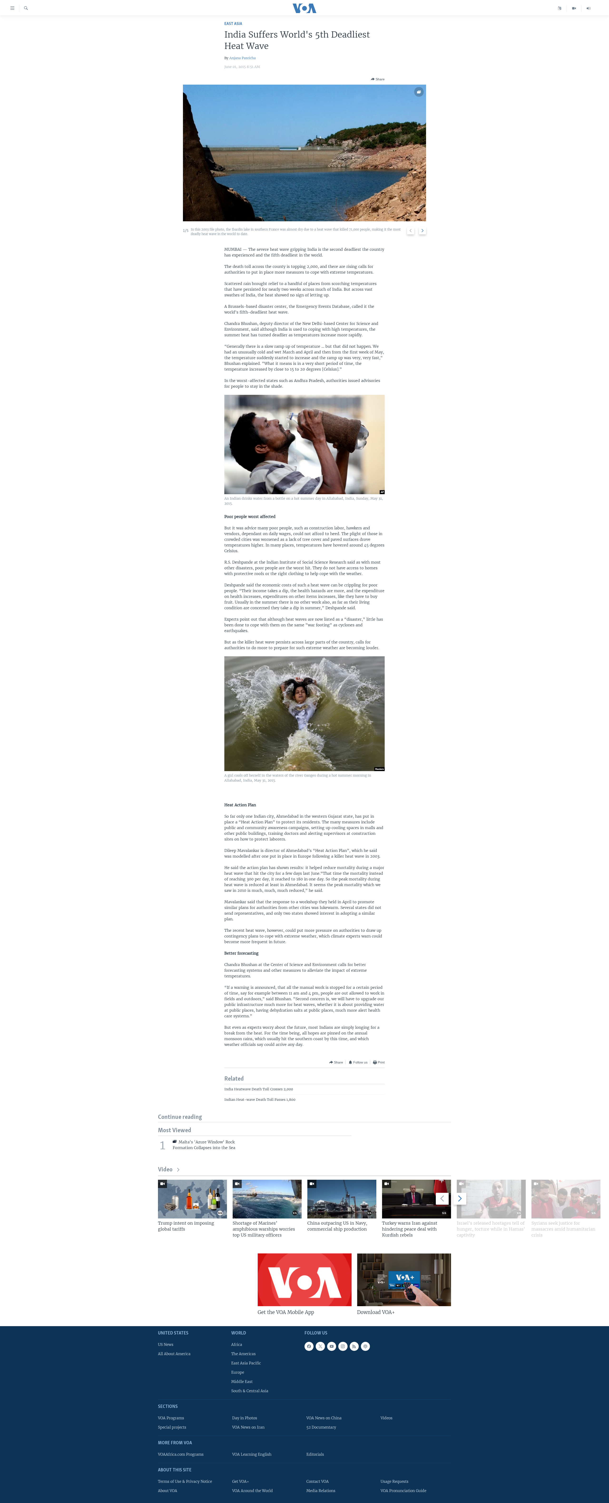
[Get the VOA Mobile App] (305, 1279)
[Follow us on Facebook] (309, 1346)
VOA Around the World (252, 1491)
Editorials (315, 1454)
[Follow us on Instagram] (342, 1346)
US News (165, 1344)
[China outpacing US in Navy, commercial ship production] (341, 1199)
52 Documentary (321, 1427)
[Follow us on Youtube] (331, 1346)
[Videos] (574, 8)
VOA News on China (324, 1418)
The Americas (243, 1354)
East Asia (233, 24)
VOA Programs (171, 1418)
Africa (236, 1344)
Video (165, 1170)
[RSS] (354, 1346)
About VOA (167, 1491)
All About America (174, 1354)
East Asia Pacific (246, 1363)
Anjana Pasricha (242, 58)
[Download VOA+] (404, 1279)
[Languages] (559, 8)
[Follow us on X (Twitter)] (320, 1346)
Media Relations (320, 1491)
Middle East (242, 1382)
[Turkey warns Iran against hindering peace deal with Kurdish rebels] (416, 1199)
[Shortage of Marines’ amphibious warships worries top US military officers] (267, 1199)
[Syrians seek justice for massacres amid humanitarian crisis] (565, 1199)
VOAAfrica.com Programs (181, 1454)
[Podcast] (365, 1346)
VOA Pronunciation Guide (403, 1491)
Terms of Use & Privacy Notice (185, 1481)
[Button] (378, 79)
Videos (387, 1418)
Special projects (172, 1427)
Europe (237, 1372)
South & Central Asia (249, 1391)
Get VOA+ (240, 1481)
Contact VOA (317, 1481)
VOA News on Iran (248, 1427)
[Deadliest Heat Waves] (304, 153)
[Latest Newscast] (588, 8)
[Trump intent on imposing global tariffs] (192, 1199)
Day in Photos (244, 1418)
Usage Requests (394, 1481)
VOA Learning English (251, 1454)
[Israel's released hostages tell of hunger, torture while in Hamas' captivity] (491, 1199)
